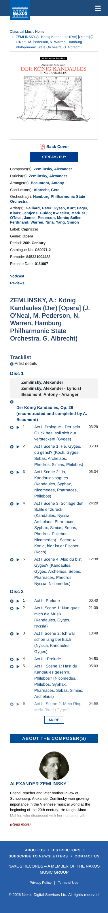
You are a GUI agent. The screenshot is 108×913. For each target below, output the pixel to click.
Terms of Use (68, 883)
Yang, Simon (67, 222)
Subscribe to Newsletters (39, 856)
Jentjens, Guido (36, 213)
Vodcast (17, 276)
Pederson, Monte (53, 217)
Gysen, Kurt (64, 208)
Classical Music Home (27, 32)
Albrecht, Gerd (47, 190)
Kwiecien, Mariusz (69, 213)
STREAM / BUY (54, 157)
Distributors (67, 850)
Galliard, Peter (38, 208)
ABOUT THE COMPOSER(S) (54, 738)
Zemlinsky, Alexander (53, 169)
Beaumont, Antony (47, 183)
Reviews (17, 283)
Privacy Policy (41, 883)
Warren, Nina (42, 222)
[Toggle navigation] (97, 8)
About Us (35, 850)
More (54, 720)
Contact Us (87, 856)
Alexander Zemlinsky (38, 783)
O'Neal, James (22, 217)
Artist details (26, 363)
